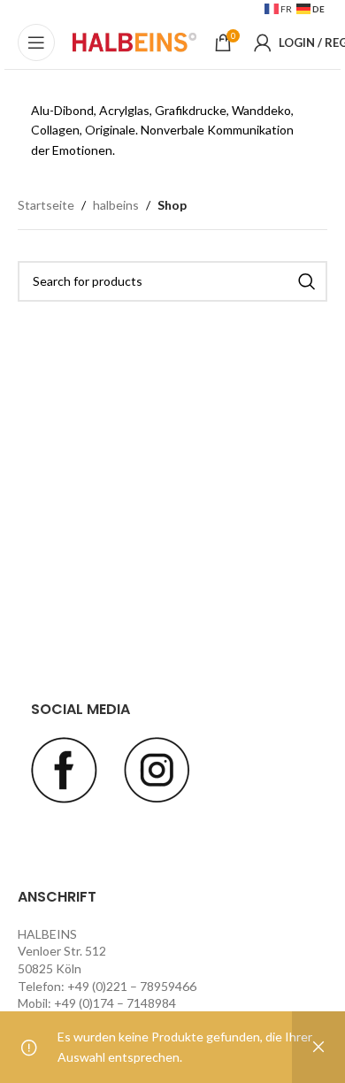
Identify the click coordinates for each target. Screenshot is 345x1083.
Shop (172, 204)
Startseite (46, 204)
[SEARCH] (307, 281)
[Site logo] (134, 41)
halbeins (116, 204)
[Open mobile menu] (36, 42)
